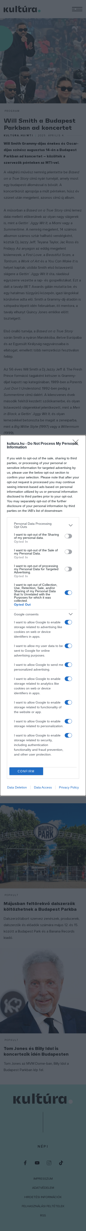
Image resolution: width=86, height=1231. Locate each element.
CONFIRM (26, 771)
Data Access (43, 787)
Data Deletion (17, 787)
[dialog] (43, 615)
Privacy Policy (69, 787)
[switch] (68, 536)
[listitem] (43, 525)
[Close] (77, 444)
